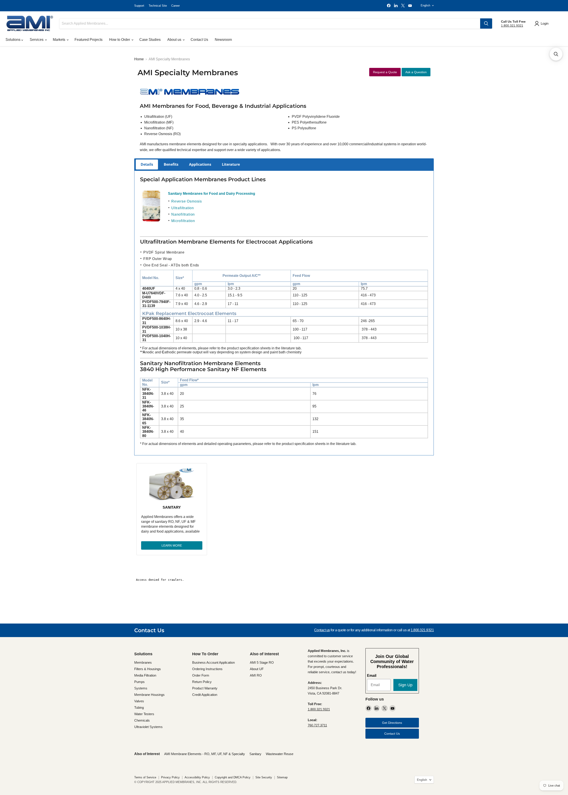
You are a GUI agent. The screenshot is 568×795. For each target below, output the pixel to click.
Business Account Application (213, 662)
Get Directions (392, 722)
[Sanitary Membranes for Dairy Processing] (151, 221)
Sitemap (282, 777)
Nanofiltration (183, 214)
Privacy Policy (170, 777)
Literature (231, 164)
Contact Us (199, 39)
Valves (139, 701)
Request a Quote (385, 72)
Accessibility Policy (197, 777)
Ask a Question (416, 72)
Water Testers (144, 714)
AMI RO (256, 675)
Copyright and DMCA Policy (232, 777)
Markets (59, 39)
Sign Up (405, 685)
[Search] (486, 23)
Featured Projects (89, 39)
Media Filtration (145, 675)
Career (175, 5)
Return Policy (202, 682)
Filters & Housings (147, 669)
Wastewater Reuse (279, 754)
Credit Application (204, 695)
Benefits (171, 164)
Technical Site (158, 5)
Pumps (139, 682)
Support (139, 5)
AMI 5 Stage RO (262, 662)
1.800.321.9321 (512, 25)
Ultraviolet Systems (148, 727)
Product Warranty (204, 688)
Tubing (139, 707)
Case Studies (150, 39)
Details (147, 164)
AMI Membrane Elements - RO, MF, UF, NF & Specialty (204, 754)
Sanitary (172, 507)
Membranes (143, 662)
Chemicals (142, 720)
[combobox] (269, 23)
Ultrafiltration (182, 208)
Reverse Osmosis (186, 201)
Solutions (13, 39)
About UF (257, 669)
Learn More (172, 545)
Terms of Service (145, 777)
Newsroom (223, 39)
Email (371, 675)
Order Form (200, 675)
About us (174, 39)
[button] (556, 54)
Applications (200, 164)
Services (37, 39)
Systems (140, 688)
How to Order (120, 39)
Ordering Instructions (207, 669)
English (425, 5)
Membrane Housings (149, 695)
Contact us (322, 630)
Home (139, 59)
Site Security (263, 777)
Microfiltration (183, 221)
